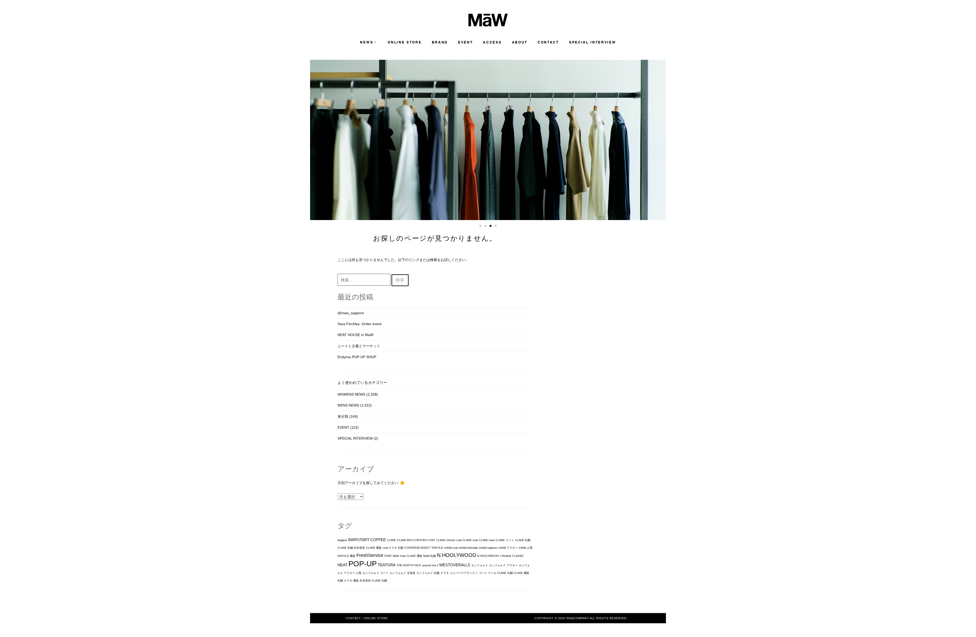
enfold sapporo (488, 547)
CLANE (391, 540)
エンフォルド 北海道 (402, 572)
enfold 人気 (525, 547)
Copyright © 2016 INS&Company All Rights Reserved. (581, 618)
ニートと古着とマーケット (359, 346)
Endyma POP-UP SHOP (357, 357)
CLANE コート (505, 540)
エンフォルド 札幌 (427, 572)
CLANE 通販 (374, 547)
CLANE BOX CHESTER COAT (416, 540)
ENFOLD (437, 547)
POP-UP (362, 563)
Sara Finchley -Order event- (360, 324)
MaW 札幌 (429, 555)
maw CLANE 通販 (411, 555)
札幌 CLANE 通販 (518, 572)
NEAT (342, 565)
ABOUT (519, 42)
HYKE (388, 555)
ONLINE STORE (404, 42)
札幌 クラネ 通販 (348, 580)
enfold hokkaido (468, 547)
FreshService (369, 555)
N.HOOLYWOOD (456, 555)
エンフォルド (479, 565)
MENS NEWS (348, 405)
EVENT (465, 42)
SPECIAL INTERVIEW (592, 42)
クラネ (444, 572)
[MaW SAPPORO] (488, 25)
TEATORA (386, 565)
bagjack (342, 540)
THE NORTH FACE (408, 565)
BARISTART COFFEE (367, 540)
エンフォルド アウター (503, 565)
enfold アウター (508, 547)
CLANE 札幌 (522, 540)
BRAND (440, 42)
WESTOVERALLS (454, 565)
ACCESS (492, 42)
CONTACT (548, 42)
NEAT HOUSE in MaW (355, 335)
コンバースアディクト (464, 572)
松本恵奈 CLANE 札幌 (373, 580)
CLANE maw (487, 540)
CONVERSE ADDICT (417, 547)
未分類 (343, 416)
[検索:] (364, 280)
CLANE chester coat (449, 540)
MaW (396, 555)
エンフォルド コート (375, 572)
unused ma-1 (430, 565)
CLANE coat (470, 540)
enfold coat (451, 547)
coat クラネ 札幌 (393, 547)
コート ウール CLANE (492, 572)
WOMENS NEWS (351, 394)
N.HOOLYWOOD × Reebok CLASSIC (500, 555)
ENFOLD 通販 (346, 555)
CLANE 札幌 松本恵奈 (351, 547)
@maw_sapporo (351, 313)
